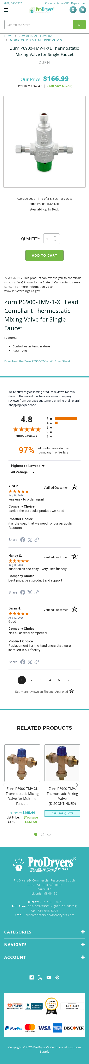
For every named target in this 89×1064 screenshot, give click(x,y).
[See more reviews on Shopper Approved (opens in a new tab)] (36, 540)
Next (77, 785)
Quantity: (30, 238)
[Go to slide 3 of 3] (49, 834)
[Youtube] (49, 977)
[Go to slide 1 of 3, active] (35, 834)
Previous (3, 785)
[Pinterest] (57, 977)
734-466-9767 (44, 902)
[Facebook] (31, 977)
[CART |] (83, 9)
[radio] (64, 418)
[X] (40, 977)
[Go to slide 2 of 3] (42, 834)
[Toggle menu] (5, 10)
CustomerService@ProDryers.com (65, 3)
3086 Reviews (30, 436)
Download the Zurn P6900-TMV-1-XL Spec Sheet (37, 361)
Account (74, 9)
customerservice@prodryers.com (44, 915)
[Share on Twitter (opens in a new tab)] (29, 540)
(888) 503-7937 (13, 3)
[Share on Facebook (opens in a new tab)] (22, 540)
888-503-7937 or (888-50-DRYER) (44, 906)
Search (79, 24)
